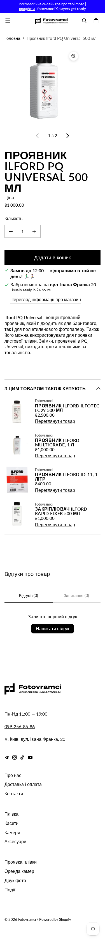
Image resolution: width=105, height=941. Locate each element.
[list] (52, 86)
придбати (27, 8)
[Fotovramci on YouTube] (30, 757)
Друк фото (15, 880)
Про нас (12, 775)
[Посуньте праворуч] (67, 136)
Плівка (11, 814)
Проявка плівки (20, 861)
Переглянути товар (55, 421)
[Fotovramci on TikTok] (22, 757)
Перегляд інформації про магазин (45, 299)
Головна (12, 38)
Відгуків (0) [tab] (28, 595)
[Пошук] (84, 21)
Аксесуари (15, 841)
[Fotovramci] (51, 20)
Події (9, 889)
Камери (12, 832)
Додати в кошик (52, 257)
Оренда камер (19, 871)
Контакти (13, 793)
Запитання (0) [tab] (76, 595)
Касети (11, 823)
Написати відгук (52, 628)
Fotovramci (27, 919)
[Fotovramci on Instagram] (14, 757)
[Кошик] (96, 21)
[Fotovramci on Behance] (7, 757)
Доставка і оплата (23, 784)
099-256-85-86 (19, 726)
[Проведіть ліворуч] (37, 136)
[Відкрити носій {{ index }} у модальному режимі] (42, 86)
